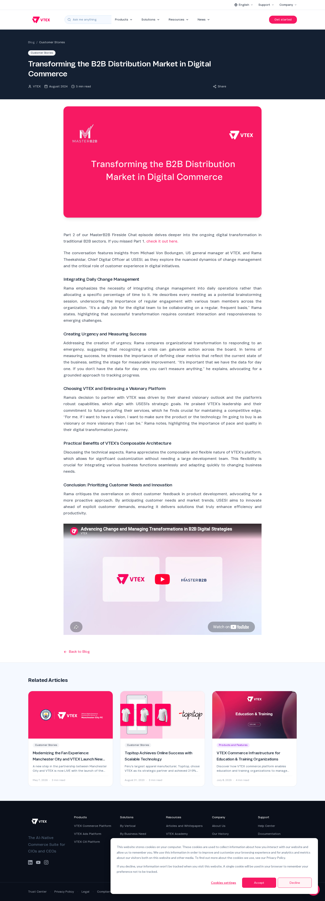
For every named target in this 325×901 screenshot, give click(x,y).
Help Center (266, 826)
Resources (176, 19)
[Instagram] (46, 862)
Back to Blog (79, 651)
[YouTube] (38, 862)
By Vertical (128, 826)
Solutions (148, 19)
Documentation (269, 834)
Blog (31, 42)
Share (222, 86)
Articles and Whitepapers (184, 826)
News (202, 19)
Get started (283, 19)
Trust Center (37, 891)
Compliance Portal (110, 891)
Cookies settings (223, 882)
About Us (219, 826)
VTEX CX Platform (87, 842)
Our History (220, 834)
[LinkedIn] (30, 862)
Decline (295, 882)
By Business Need (133, 834)
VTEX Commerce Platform (92, 826)
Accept (259, 882)
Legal (85, 891)
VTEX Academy (177, 834)
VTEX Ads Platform (87, 834)
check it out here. (162, 241)
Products (121, 19)
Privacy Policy (64, 891)
